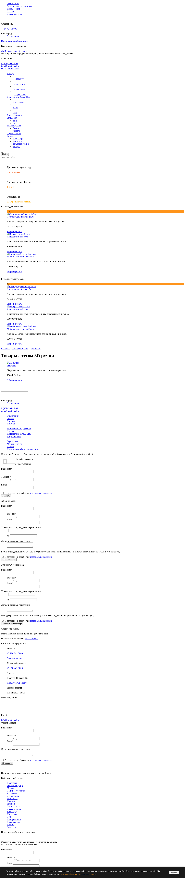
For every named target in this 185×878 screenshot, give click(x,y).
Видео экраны (14, 436)
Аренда (10, 73)
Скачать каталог (15, 14)
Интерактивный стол (17, 236)
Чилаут (16, 146)
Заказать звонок (15, 658)
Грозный (11, 804)
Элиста (10, 824)
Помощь (11, 423)
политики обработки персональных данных (78, 874)
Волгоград (12, 811)
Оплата (10, 418)
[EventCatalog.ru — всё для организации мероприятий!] (9, 463)
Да (2, 51)
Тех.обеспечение (21, 144)
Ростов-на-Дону (15, 785)
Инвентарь (18, 138)
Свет (15, 123)
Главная (5, 348)
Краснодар (12, 783)
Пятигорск (12, 814)
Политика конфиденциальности (23, 449)
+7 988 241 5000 (9, 28)
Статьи (10, 11)
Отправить (7, 763)
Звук (15, 120)
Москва (10, 788)
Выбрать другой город (15, 51)
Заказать (6, 496)
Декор (16, 128)
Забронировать (14, 231)
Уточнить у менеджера (12, 624)
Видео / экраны (14, 115)
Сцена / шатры (14, 133)
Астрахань (12, 793)
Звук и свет (12, 441)
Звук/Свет (12, 118)
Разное (10, 136)
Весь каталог (31, 638)
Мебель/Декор (14, 125)
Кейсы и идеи (14, 9)
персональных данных (40, 493)
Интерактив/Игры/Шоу (18, 97)
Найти (5, 154)
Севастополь (13, 806)
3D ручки (35, 348)
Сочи (9, 817)
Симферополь (14, 809)
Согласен (174, 873)
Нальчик (11, 801)
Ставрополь (13, 36)
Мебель (16, 131)
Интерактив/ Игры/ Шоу (19, 434)
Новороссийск (14, 819)
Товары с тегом (20, 348)
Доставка (11, 421)
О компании (13, 3)
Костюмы (17, 141)
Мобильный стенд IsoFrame (20, 256)
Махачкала (12, 798)
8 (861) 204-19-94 (9, 63)
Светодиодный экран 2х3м (20, 216)
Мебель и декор (14, 444)
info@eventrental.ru (10, 66)
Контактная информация (19, 428)
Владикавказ (13, 822)
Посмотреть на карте (17, 683)
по (8, 536)
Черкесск (11, 827)
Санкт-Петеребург (16, 790)
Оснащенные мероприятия (20, 6)
